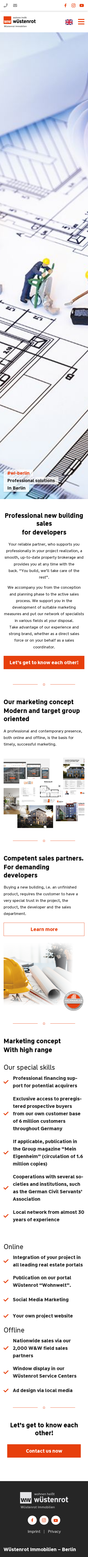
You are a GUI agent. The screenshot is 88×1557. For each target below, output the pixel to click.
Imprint (34, 1531)
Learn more (44, 929)
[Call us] (6, 5)
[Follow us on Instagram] (73, 5)
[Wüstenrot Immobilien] (20, 21)
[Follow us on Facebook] (65, 5)
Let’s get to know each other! (44, 662)
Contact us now (44, 1451)
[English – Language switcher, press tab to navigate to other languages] (69, 22)
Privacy (54, 1531)
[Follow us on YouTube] (81, 5)
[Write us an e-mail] (15, 5)
